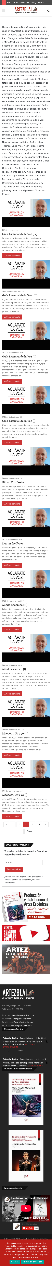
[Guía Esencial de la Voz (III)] (26, 274)
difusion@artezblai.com (22, 1022)
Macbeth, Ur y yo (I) (14, 794)
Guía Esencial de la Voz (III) (19, 295)
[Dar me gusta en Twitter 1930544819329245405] (14, 1051)
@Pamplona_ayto (10, 1047)
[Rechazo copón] (48, 1252)
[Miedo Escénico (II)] (26, 584)
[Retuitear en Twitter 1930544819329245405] (9, 1051)
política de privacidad (21, 879)
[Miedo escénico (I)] (26, 648)
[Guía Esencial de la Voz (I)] (26, 400)
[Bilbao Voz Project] (26, 461)
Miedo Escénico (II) (14, 604)
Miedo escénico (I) (14, 669)
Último (29, 831)
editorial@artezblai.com (21, 1025)
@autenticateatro (35, 1065)
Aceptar (14, 1262)
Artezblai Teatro (10, 1038)
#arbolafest (30, 1044)
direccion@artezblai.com (23, 1015)
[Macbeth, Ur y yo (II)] (26, 712)
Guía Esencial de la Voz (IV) (19, 234)
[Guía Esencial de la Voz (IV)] (26, 213)
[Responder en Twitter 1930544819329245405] (4, 1051)
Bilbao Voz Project (14, 482)
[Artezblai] (26, 10)
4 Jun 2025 (41, 1059)
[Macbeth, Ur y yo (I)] (26, 774)
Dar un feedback (12, 543)
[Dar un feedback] (26, 522)
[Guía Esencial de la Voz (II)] (26, 335)
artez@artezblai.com (22, 1019)
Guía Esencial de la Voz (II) (19, 356)
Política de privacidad (32, 1262)
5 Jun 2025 (40, 1038)
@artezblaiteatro (26, 1038)
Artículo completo (12, 255)
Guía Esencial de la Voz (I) (18, 420)
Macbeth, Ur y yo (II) (15, 733)
